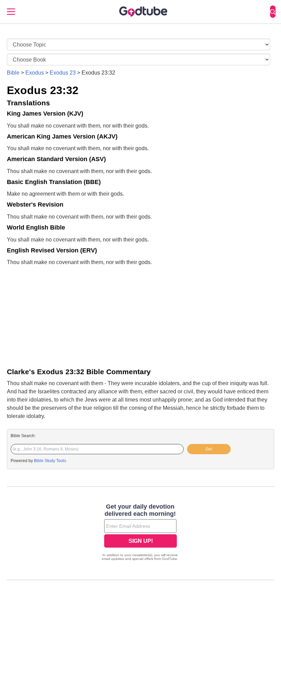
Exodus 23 (63, 73)
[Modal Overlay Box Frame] (140, 533)
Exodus (34, 73)
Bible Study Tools (50, 460)
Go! (209, 449)
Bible (13, 73)
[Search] (273, 11)
